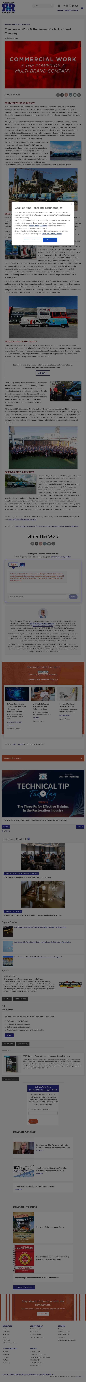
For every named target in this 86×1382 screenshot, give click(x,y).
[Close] (71, 204)
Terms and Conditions (38, 225)
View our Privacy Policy (52, 233)
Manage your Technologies (32, 240)
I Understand (50, 240)
